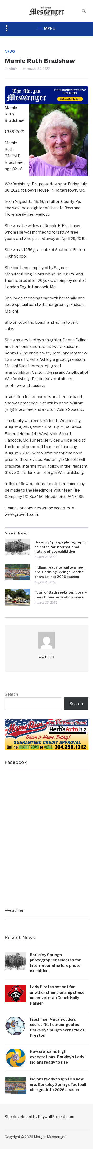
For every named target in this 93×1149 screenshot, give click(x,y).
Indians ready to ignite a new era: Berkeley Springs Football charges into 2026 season (60, 572)
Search (11, 694)
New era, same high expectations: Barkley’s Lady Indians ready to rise (57, 1056)
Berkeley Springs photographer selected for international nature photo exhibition (61, 546)
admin (13, 68)
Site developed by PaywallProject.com (39, 1116)
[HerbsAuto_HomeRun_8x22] (46, 722)
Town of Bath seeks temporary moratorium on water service (61, 594)
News (10, 52)
